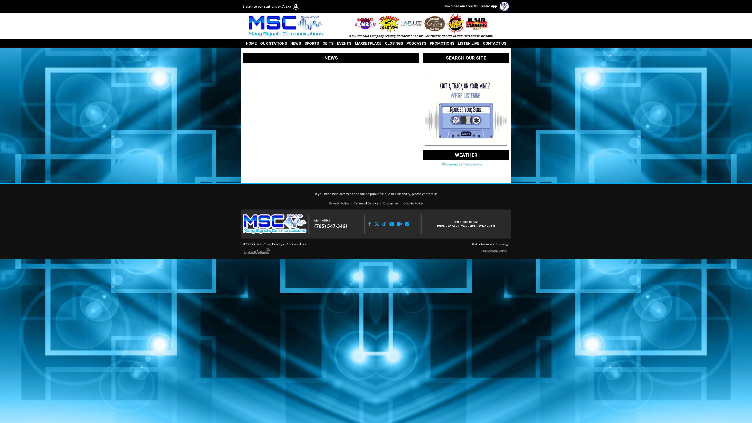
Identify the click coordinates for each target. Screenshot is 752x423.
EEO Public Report (466, 222)
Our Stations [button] (273, 43)
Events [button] (344, 43)
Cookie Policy (413, 203)
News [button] (295, 43)
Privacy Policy (339, 203)
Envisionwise (488, 244)
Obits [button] (328, 43)
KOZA (451, 226)
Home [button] (251, 43)
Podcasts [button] (416, 43)
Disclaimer (391, 203)
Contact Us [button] (494, 43)
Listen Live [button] (468, 43)
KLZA (461, 226)
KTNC (482, 226)
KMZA (472, 226)
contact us (429, 194)
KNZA (441, 226)
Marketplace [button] (368, 43)
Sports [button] (312, 43)
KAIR (492, 226)
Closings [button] (394, 43)
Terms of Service (366, 203)
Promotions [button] (442, 43)
